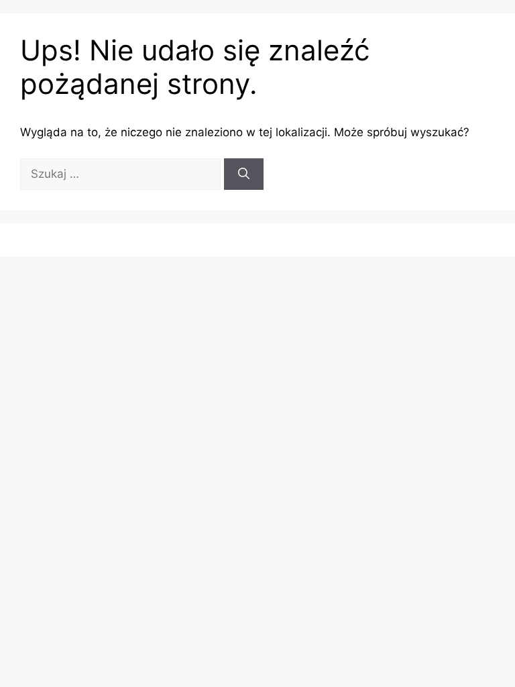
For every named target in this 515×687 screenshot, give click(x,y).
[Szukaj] (244, 174)
